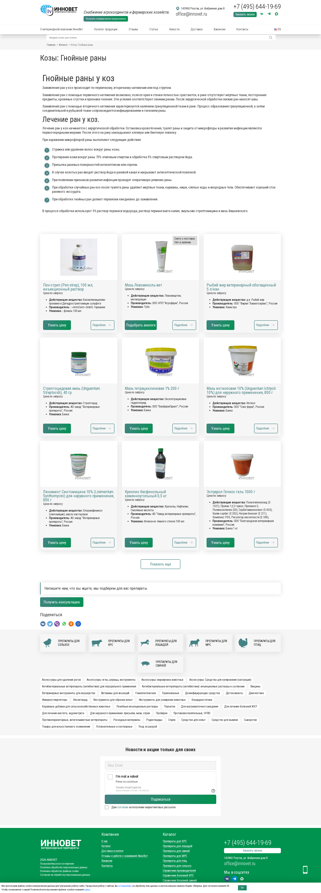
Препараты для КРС (175, 841)
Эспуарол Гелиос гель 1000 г (231, 492)
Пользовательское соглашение (57, 863)
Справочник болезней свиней (180, 880)
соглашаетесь (125, 885)
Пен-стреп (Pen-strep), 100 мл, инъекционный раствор (68, 287)
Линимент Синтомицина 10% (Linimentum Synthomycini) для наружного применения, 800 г (78, 496)
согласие (122, 807)
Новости (174, 29)
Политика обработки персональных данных (63, 867)
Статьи (153, 29)
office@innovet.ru (191, 14)
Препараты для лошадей (177, 846)
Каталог (63, 44)
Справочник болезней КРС (178, 875)
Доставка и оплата (112, 851)
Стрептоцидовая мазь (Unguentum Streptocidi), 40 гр (71, 390)
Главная (51, 44)
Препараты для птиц (175, 861)
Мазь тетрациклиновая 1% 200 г (152, 388)
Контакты (242, 29)
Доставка (196, 29)
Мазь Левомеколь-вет (143, 285)
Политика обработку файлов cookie (59, 871)
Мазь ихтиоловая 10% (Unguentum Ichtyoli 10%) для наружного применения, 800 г (241, 390)
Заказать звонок (245, 14)
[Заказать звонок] (305, 869)
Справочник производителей (179, 870)
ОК (242, 887)
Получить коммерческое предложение (106, 18)
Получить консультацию (61, 602)
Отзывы (133, 29)
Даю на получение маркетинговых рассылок (143, 807)
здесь (87, 889)
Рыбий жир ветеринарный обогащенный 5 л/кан (241, 287)
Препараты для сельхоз (177, 866)
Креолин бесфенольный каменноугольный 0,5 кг (146, 494)
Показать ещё (160, 564)
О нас (104, 841)
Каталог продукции (105, 29)
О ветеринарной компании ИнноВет (61, 29)
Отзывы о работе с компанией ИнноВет (124, 856)
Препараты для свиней (176, 851)
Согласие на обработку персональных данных (65, 874)
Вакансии (219, 29)
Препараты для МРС (175, 856)
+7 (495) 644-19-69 (257, 6)
